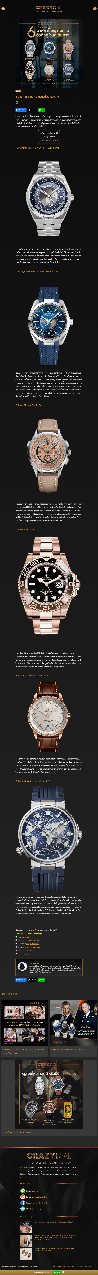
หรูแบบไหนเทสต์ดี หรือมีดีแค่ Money (16, 1132)
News (94, 1266)
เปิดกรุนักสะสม (80, 1266)
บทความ (18, 91)
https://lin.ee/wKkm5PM (49, 140)
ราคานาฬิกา (71, 1266)
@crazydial (26, 937)
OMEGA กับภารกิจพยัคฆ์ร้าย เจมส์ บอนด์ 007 (69, 1049)
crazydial (27, 954)
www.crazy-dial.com (32, 947)
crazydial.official (33, 940)
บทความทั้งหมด (62, 1266)
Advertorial (88, 1266)
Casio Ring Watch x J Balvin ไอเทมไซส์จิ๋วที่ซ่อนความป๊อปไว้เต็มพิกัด (54, 1222)
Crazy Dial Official (32, 950)
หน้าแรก (55, 1266)
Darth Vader (25, 103)
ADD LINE (57, 1272)
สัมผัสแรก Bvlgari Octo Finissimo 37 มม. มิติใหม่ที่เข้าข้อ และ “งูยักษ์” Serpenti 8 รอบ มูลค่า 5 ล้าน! (54, 1250)
